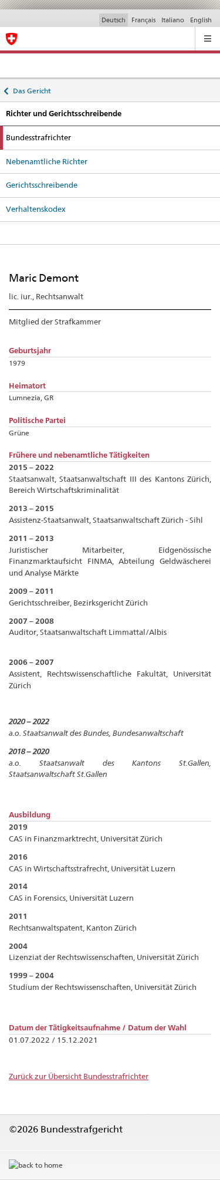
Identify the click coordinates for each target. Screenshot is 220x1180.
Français (143, 20)
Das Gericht (31, 89)
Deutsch (113, 20)
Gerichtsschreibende (41, 185)
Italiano (172, 20)
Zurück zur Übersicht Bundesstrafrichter (78, 1076)
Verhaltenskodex (36, 209)
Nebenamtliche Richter (46, 161)
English (201, 20)
